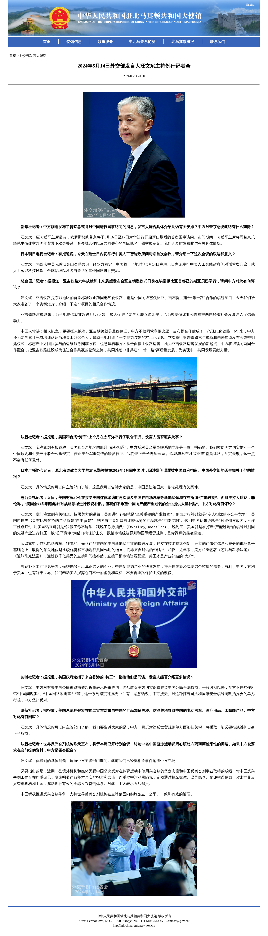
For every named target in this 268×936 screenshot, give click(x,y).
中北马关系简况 (142, 41)
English (250, 4)
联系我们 (217, 41)
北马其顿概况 (182, 41)
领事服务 (105, 41)
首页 (46, 41)
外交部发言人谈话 (33, 55)
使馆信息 (74, 41)
